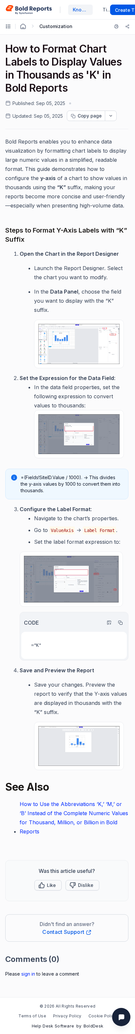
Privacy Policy (67, 1015)
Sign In (28, 974)
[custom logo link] (28, 10)
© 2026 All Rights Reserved (67, 1006)
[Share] (127, 26)
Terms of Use (32, 1015)
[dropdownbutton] (111, 116)
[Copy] (118, 622)
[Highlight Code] (107, 622)
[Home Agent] (23, 26)
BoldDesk (94, 1025)
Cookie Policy (102, 1015)
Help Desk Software (53, 1025)
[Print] (117, 26)
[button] (48, 885)
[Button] (82, 885)
